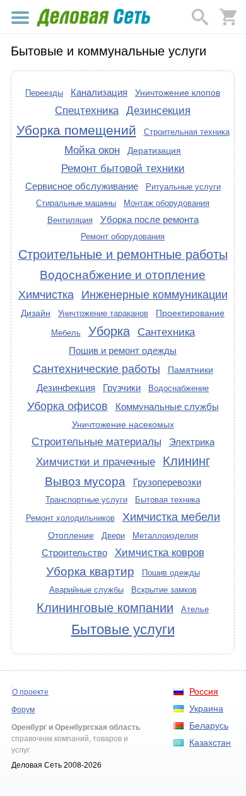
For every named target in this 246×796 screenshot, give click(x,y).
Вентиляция (70, 220)
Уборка (109, 331)
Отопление (71, 535)
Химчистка (46, 294)
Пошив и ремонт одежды (123, 350)
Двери (113, 535)
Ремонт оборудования (123, 236)
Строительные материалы (96, 441)
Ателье (195, 609)
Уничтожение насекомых (123, 424)
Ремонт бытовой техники (123, 168)
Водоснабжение (178, 388)
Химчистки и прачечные (95, 461)
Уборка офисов (67, 406)
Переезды (44, 93)
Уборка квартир (90, 571)
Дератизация (154, 150)
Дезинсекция (158, 110)
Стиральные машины (76, 203)
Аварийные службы (86, 589)
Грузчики (122, 387)
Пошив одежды (171, 572)
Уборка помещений (76, 130)
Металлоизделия (165, 535)
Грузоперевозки (167, 482)
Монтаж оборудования (166, 203)
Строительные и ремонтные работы (123, 254)
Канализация (99, 92)
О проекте (30, 692)
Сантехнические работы (96, 369)
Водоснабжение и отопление (123, 274)
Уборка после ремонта (149, 219)
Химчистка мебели (171, 517)
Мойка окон (92, 150)
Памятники (190, 370)
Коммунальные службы (167, 406)
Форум (23, 709)
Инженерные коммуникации (154, 294)
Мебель (66, 333)
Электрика (191, 441)
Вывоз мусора (85, 481)
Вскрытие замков (164, 589)
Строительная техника (187, 132)
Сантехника (166, 332)
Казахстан (210, 742)
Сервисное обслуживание (81, 186)
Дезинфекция (66, 387)
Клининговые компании (105, 608)
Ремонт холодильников (70, 518)
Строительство (74, 552)
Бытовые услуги (123, 629)
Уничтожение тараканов (103, 313)
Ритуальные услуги (183, 186)
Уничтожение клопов (177, 93)
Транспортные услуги (86, 499)
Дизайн (35, 313)
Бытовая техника (167, 499)
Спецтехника (87, 110)
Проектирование (190, 313)
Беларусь (208, 725)
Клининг (186, 461)
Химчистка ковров (159, 552)
